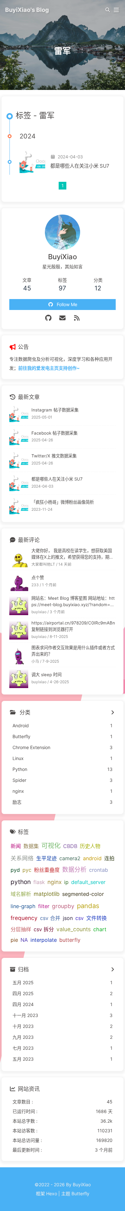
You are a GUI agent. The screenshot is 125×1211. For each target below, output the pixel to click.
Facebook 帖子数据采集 (54, 433)
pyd (15, 870)
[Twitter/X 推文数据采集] (18, 460)
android (92, 858)
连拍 (109, 858)
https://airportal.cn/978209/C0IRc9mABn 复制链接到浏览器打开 (73, 626)
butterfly (69, 940)
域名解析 (21, 894)
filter (43, 906)
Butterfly (80, 1193)
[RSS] (77, 318)
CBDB (70, 846)
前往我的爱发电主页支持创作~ (49, 368)
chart (99, 929)
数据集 (31, 846)
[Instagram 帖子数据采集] (18, 413)
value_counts (73, 929)
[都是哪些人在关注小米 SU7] (32, 162)
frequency (24, 918)
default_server (88, 882)
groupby (63, 906)
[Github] (48, 318)
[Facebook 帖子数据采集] (18, 437)
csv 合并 (50, 918)
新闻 (16, 846)
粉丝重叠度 (47, 870)
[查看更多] (112, 712)
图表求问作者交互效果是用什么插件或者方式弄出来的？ (73, 651)
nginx (54, 882)
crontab (98, 870)
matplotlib (47, 893)
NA (24, 940)
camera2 (69, 858)
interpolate (43, 940)
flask (39, 882)
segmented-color (83, 894)
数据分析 (74, 869)
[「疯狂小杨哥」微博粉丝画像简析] (18, 506)
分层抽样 (21, 929)
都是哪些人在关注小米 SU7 (79, 166)
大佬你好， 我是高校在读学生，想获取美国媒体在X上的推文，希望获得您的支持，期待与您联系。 (72, 554)
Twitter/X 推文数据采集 (54, 455)
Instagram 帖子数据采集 (55, 409)
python (21, 882)
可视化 (51, 846)
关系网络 (22, 858)
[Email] (63, 318)
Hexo (51, 1193)
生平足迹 (46, 858)
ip (66, 882)
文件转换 (96, 918)
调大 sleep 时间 (46, 674)
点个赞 (37, 577)
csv (79, 918)
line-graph (23, 906)
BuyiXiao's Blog (27, 9)
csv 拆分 (44, 929)
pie (14, 940)
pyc (26, 870)
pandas (88, 906)
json (68, 918)
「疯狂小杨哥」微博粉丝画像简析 (62, 502)
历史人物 (90, 846)
